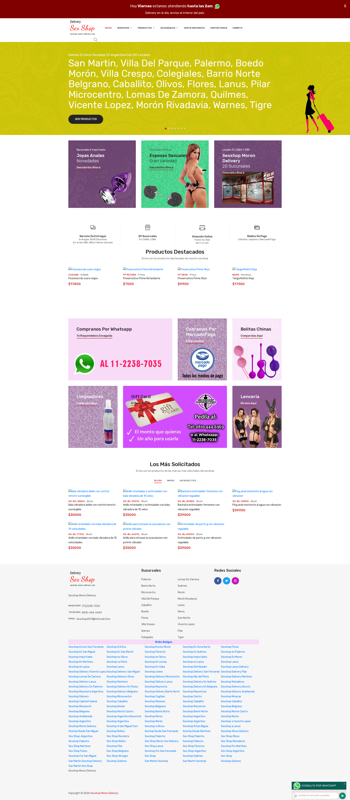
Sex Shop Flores (78, 751)
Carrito (237, 28)
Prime (141, 274)
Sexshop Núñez (116, 731)
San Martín (184, 617)
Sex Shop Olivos (230, 736)
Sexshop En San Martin (120, 651)
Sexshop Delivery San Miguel (123, 671)
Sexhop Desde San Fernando (161, 731)
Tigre (181, 637)
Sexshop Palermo (155, 736)
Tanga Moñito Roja (243, 278)
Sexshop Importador (81, 656)
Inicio (108, 28)
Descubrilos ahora (88, 167)
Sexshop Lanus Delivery (235, 666)
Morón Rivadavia (187, 598)
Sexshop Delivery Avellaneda (238, 691)
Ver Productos (86, 119)
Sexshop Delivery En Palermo (86, 686)
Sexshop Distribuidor (195, 666)
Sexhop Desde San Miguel (83, 731)
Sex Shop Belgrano (118, 751)
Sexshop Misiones (155, 701)
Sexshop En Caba (155, 666)
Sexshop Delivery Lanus (82, 681)
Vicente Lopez (186, 624)
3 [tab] (172, 128)
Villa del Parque (150, 598)
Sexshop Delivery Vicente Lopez (87, 671)
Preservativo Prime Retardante (141, 278)
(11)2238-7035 (91, 606)
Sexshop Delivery (79, 696)
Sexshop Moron (154, 716)
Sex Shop (150, 756)
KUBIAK (84, 274)
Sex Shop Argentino (194, 751)
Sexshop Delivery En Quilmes (199, 681)
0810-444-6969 (92, 612)
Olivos (181, 611)
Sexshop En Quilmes (194, 651)
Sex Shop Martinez (80, 746)
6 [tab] (181, 128)
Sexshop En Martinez (81, 661)
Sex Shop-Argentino (81, 736)
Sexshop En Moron (231, 656)
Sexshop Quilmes (193, 756)
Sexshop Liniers (154, 671)
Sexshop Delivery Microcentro (162, 676)
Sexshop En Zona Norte (196, 646)
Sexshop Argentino (194, 716)
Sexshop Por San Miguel (82, 756)
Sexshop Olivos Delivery (235, 731)
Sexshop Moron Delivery (82, 726)
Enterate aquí (195, 341)
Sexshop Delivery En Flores (122, 686)
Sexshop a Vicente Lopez (236, 721)
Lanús (181, 605)
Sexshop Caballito (117, 701)
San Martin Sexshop (156, 761)
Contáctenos (218, 28)
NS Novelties (188, 480)
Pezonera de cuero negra (83, 278)
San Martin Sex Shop (81, 766)
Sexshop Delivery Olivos (120, 676)
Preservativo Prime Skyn (192, 278)
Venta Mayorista (194, 28)
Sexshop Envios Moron (158, 646)
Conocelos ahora (233, 173)
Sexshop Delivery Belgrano (122, 691)
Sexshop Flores (230, 646)
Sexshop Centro (192, 696)
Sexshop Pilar (114, 746)
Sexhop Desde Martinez (197, 731)
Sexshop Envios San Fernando (86, 646)
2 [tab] (169, 128)
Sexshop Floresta (155, 651)
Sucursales (168, 28)
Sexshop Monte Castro (120, 711)
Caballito (146, 605)
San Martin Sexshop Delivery (85, 761)
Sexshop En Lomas (156, 661)
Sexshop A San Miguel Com (122, 726)
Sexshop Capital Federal (83, 701)
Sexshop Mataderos (232, 681)
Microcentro (148, 592)
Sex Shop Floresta (193, 746)
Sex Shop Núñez (116, 741)
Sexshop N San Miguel (195, 726)
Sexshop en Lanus (193, 661)
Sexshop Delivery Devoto (235, 686)
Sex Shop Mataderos (233, 741)
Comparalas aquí (252, 336)
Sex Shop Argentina (232, 751)
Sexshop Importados (195, 656)
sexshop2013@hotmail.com (93, 619)
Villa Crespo (148, 624)
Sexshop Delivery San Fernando (201, 671)
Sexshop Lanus (230, 661)
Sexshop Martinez (117, 681)
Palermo (146, 579)
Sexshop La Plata (117, 661)
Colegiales (147, 637)
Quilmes (182, 585)
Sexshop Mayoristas (195, 691)
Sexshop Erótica (116, 646)
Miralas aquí (248, 403)
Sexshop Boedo (116, 706)
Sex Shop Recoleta (118, 736)
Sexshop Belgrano (155, 706)
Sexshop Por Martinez (234, 746)
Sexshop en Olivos (117, 656)
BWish (170, 480)
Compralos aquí (87, 403)
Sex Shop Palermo (193, 736)
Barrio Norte (148, 585)
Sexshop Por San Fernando (160, 751)
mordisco (246, 274)
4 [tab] (175, 128)
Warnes (145, 630)
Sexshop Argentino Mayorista (124, 716)
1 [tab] (166, 128)
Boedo (145, 611)
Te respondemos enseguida (94, 336)
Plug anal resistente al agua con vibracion (256, 504)
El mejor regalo (141, 403)
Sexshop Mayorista (156, 686)
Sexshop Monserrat (80, 706)
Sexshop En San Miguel (82, 651)
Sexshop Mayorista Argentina (86, 691)
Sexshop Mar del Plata (196, 676)
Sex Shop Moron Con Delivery (162, 741)
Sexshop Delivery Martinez (236, 676)
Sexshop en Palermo (233, 651)
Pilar (180, 630)
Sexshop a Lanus (231, 726)
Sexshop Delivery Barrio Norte (162, 691)
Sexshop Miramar (231, 696)
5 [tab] (178, 128)
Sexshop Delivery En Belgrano (200, 686)
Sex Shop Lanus (154, 746)
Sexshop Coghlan (155, 696)
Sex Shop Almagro (117, 756)
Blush (158, 480)
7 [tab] (184, 128)
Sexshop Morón (154, 721)
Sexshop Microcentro (119, 696)
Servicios (123, 28)
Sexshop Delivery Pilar (234, 671)
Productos (145, 28)
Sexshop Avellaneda (80, 716)
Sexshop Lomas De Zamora (85, 676)
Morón (181, 592)
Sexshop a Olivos (154, 726)
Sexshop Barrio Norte (157, 711)
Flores (144, 617)
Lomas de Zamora (188, 579)
